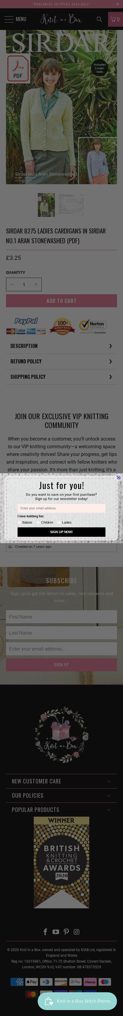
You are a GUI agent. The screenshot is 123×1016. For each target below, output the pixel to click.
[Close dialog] (119, 477)
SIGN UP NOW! (61, 532)
